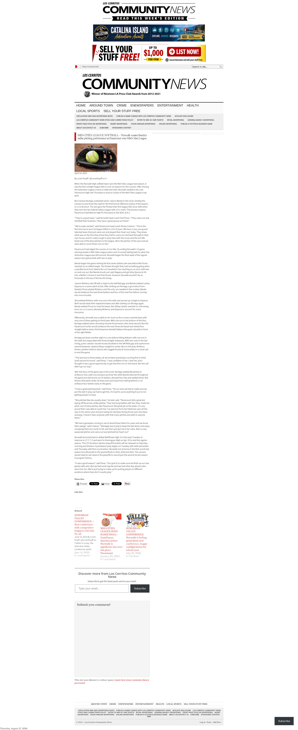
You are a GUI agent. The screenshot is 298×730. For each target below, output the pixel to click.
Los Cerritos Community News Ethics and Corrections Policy (104, 120)
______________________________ (149, 22)
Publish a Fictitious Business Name (196, 124)
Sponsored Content (121, 128)
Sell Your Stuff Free (122, 111)
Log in (202, 722)
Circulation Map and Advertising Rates (94, 116)
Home (81, 105)
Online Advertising (168, 124)
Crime (122, 105)
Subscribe (104, 128)
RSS (149, 716)
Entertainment (170, 105)
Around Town (101, 105)
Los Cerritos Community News (97, 722)
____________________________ (149, 43)
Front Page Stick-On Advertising (91, 124)
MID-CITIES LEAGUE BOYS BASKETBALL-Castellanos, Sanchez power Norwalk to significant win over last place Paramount (111, 541)
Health (193, 105)
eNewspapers (142, 105)
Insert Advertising (118, 124)
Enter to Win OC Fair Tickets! (150, 120)
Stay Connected (90, 66)
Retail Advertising (175, 120)
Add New (217, 722)
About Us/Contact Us (86, 128)
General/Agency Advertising (201, 120)
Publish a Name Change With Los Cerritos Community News (143, 116)
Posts (209, 722)
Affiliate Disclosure (184, 116)
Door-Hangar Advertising (143, 124)
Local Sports (88, 111)
